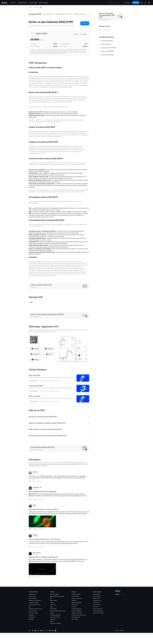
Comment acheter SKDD (36, 386)
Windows (36, 359)
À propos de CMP (35, 14)
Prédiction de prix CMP (63, 14)
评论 (31, 499)
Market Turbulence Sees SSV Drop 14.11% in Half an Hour (45, 539)
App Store (36, 348)
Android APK (36, 354)
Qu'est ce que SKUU (34, 396)
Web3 (70, 87)
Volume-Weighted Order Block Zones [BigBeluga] (42, 491)
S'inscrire (84, 23)
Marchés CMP (48, 14)
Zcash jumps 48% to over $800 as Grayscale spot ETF (43, 557)
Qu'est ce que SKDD (34, 375)
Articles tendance (79, 14)
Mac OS (50, 354)
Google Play (50, 348)
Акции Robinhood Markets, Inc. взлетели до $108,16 (43, 509)
